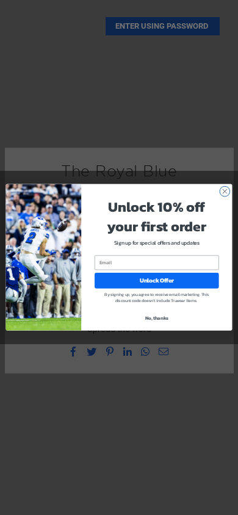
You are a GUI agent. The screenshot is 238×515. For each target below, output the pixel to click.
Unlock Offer (157, 280)
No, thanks (156, 318)
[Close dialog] (225, 192)
